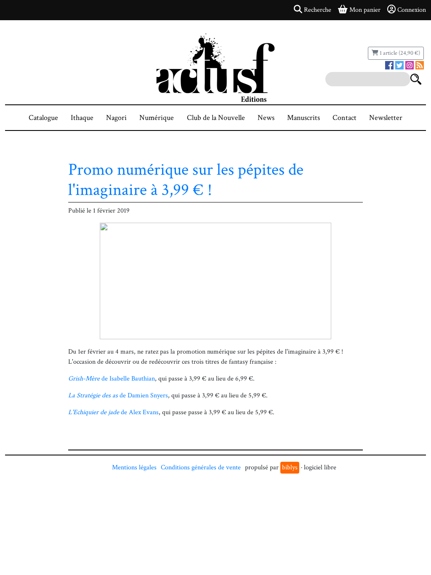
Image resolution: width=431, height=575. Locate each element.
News (266, 117)
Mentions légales (134, 467)
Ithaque (82, 117)
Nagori (116, 117)
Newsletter (385, 117)
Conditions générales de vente (201, 467)
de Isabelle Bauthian (111, 378)
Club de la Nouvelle (216, 117)
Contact (345, 117)
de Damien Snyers (118, 395)
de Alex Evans (113, 412)
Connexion (411, 9)
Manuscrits (303, 117)
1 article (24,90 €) (399, 53)
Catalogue (43, 117)
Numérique (156, 117)
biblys (290, 467)
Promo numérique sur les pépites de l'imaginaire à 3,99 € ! (185, 180)
